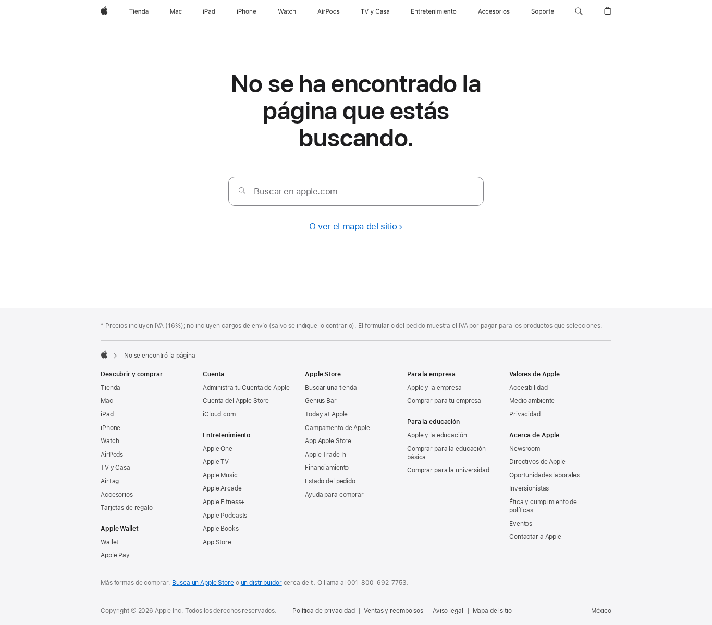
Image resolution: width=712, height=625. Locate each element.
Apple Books (221, 528)
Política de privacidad (323, 611)
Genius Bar (321, 401)
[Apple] (104, 354)
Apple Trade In (325, 454)
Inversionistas (529, 488)
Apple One (217, 448)
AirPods (112, 454)
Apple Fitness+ (224, 502)
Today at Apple (326, 414)
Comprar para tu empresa (444, 401)
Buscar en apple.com (296, 191)
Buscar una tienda (331, 387)
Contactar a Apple (535, 537)
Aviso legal (448, 611)
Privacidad (525, 414)
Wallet (109, 542)
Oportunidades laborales (544, 475)
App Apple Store (328, 441)
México (601, 611)
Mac (107, 401)
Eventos (520, 524)
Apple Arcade (222, 488)
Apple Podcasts (225, 515)
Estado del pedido (330, 481)
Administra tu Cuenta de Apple (246, 387)
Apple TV (216, 461)
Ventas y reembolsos (393, 611)
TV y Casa (115, 467)
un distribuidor (261, 582)
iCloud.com (219, 414)
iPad (107, 414)
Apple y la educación (437, 435)
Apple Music (220, 475)
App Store (217, 542)
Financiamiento (327, 467)
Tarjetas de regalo (127, 507)
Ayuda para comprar (334, 494)
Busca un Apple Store (203, 582)
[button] (579, 11)
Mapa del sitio (492, 611)
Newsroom (524, 448)
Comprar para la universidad (448, 470)
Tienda (110, 387)
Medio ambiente (532, 401)
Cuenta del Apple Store (236, 401)
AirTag (110, 481)
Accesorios (117, 494)
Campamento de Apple (337, 428)
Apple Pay (115, 555)
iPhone (110, 428)
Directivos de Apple (537, 461)
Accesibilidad (528, 387)
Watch (110, 441)
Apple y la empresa (434, 387)
